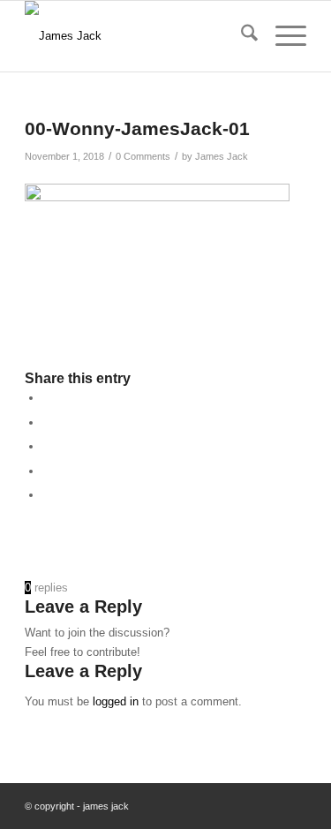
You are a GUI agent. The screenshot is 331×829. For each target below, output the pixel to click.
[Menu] (282, 36)
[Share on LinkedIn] (46, 446)
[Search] (240, 36)
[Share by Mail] (46, 494)
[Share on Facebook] (46, 397)
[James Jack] (137, 36)
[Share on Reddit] (46, 471)
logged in (116, 701)
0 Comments (143, 156)
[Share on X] (46, 422)
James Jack (221, 156)
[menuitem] (240, 36)
